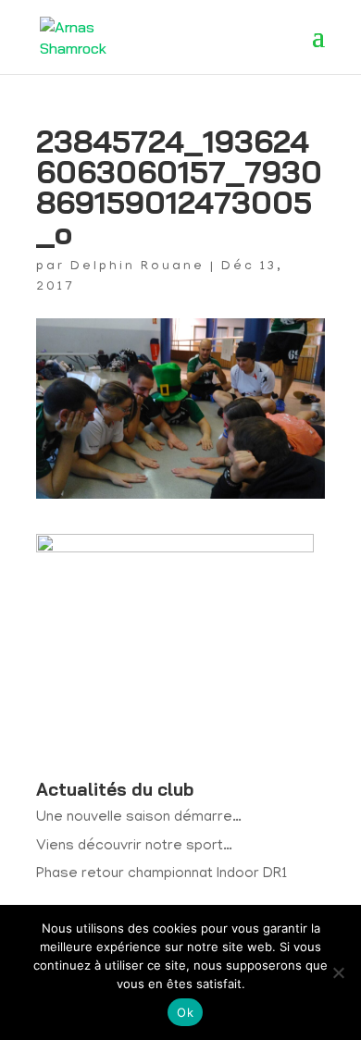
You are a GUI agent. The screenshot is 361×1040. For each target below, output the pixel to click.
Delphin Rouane (137, 267)
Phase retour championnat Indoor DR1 (161, 874)
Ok (185, 1012)
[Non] (338, 972)
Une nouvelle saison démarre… (139, 818)
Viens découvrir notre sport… (134, 846)
